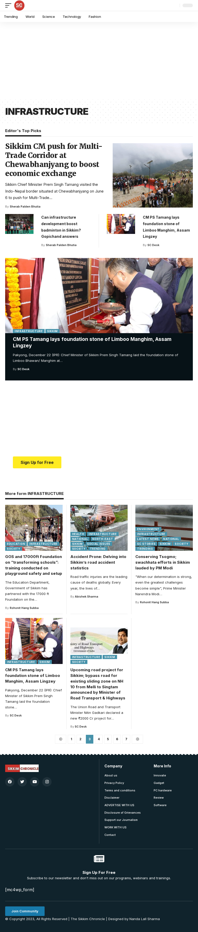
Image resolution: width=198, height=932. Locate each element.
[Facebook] (9, 781)
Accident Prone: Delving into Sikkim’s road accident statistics (98, 562)
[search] (174, 5)
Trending (98, 548)
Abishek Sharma (86, 596)
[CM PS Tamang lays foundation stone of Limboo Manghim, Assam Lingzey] (99, 295)
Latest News (148, 538)
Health (78, 534)
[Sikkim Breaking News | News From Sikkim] (19, 5)
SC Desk (23, 369)
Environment (148, 529)
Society (13, 548)
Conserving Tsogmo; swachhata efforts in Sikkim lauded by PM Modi (162, 562)
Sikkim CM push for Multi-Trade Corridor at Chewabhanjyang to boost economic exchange (54, 160)
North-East (102, 538)
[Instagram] (47, 781)
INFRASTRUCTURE (29, 331)
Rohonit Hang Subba (24, 608)
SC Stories (146, 543)
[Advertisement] (99, 61)
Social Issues (98, 543)
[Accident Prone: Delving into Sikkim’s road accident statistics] (99, 528)
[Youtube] (34, 781)
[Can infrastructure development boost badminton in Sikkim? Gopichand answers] (19, 224)
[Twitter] (22, 781)
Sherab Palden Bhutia (25, 206)
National (80, 538)
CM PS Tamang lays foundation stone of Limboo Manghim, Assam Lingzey (32, 675)
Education (16, 543)
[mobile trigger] (9, 5)
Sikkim (52, 331)
